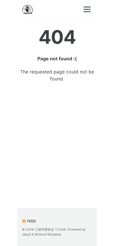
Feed (31, 221)
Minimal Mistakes (47, 234)
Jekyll (26, 234)
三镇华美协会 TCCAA (50, 229)
